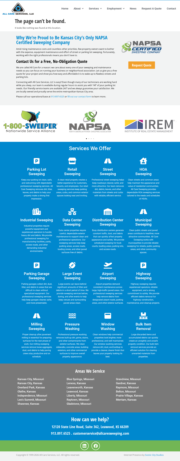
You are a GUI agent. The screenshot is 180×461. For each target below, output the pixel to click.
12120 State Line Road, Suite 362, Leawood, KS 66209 (90, 426)
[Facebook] (95, 446)
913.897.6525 (60, 433)
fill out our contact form (79, 96)
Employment (114, 8)
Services (94, 8)
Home (64, 8)
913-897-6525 (57, 96)
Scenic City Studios (154, 455)
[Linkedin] (84, 446)
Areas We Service (90, 371)
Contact (171, 8)
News (133, 8)
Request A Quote (152, 8)
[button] (4, 121)
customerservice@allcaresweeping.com (101, 433)
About (77, 8)
